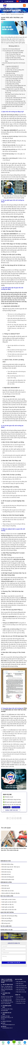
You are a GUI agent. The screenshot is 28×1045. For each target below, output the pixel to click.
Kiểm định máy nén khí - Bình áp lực (11, 866)
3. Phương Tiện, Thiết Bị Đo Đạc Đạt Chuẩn (15, 97)
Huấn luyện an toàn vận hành (9, 902)
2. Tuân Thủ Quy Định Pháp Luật (12, 54)
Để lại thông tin (16, 807)
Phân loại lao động (6, 918)
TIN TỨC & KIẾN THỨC (6, 926)
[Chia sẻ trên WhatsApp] (7, 818)
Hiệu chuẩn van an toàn (8, 890)
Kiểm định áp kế (6, 888)
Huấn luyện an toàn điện (8, 907)
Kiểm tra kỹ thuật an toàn (8, 879)
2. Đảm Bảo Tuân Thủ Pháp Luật (12, 80)
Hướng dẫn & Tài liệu (20, 1003)
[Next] (27, 842)
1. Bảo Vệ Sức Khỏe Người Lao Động (14, 52)
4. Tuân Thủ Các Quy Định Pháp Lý (13, 99)
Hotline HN (19, 1044)
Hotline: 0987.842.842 (11, 810)
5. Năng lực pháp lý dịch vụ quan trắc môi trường (13, 89)
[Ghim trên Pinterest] (18, 818)
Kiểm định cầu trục (6, 872)
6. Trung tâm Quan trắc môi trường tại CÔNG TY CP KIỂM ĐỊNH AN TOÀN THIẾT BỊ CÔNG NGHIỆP (13, 106)
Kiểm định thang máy (7, 869)
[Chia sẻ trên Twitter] (12, 818)
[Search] (2, 1)
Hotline (3, 1044)
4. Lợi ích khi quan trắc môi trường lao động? (12, 76)
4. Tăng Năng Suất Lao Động (12, 83)
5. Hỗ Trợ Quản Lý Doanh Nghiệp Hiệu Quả (15, 85)
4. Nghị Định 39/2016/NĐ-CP (12, 71)
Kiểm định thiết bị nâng (7, 864)
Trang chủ (3, 14)
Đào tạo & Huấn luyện (20, 999)
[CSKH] (14, 1042)
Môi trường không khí (7, 920)
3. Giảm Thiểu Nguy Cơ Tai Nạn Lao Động (15, 56)
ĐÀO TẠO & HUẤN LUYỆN (7, 896)
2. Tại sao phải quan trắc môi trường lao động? (13, 50)
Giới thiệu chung (19, 997)
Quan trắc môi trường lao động (9, 915)
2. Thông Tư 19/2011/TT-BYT (12, 68)
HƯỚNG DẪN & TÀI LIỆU (6, 929)
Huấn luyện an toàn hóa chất (9, 909)
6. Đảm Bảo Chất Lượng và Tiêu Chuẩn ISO (15, 103)
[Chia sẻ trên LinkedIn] (20, 818)
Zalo (8, 1044)
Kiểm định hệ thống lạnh (8, 877)
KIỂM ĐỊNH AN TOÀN (6, 860)
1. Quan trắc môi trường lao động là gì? (11, 48)
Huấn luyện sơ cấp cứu (7, 904)
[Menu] (24, 5)
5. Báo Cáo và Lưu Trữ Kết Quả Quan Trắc (15, 101)
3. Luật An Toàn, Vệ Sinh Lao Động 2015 (14, 69)
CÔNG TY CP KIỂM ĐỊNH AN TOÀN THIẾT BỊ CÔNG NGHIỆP (14, 710)
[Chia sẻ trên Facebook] (10, 818)
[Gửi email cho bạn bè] (15, 818)
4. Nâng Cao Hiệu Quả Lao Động (13, 57)
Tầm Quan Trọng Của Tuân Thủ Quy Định (13, 75)
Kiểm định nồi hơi (6, 874)
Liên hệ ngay (6, 807)
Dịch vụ (8, 14)
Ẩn (18, 46)
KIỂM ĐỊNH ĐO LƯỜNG (6, 882)
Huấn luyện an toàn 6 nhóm (9, 899)
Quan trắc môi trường (20, 1001)
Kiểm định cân (5, 885)
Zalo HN (24, 1044)
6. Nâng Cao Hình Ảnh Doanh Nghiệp (14, 87)
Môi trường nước (6, 923)
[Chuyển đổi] (25, 1)
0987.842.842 (9, 1)
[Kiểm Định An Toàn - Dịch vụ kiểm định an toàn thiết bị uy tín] (5, 5)
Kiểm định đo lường (20, 989)
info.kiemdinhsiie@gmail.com (9, 1024)
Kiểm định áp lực (19, 983)
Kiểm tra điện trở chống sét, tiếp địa (11, 893)
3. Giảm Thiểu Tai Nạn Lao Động (12, 82)
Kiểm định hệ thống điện (21, 985)
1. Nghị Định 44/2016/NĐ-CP (12, 66)
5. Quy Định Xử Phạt (10, 73)
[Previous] (1, 842)
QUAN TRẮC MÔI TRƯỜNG (7, 912)
